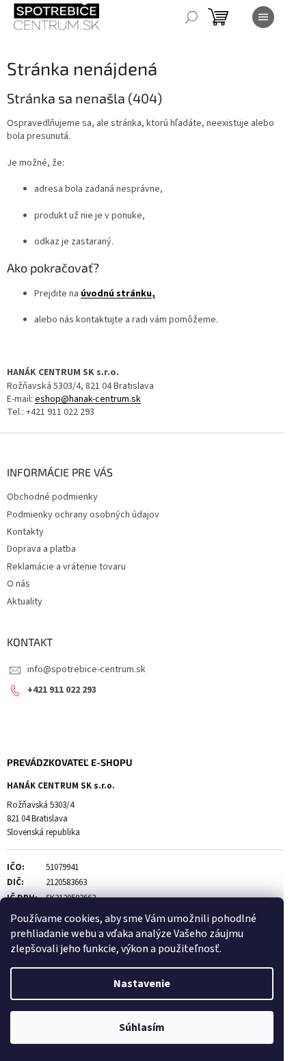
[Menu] (263, 17)
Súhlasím (142, 1027)
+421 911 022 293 (61, 690)
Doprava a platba (41, 549)
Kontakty (25, 532)
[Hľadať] (191, 17)
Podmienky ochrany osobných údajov (83, 515)
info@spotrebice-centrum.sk (86, 669)
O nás (18, 584)
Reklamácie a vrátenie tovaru (66, 567)
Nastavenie (141, 983)
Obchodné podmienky (52, 497)
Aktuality (24, 602)
